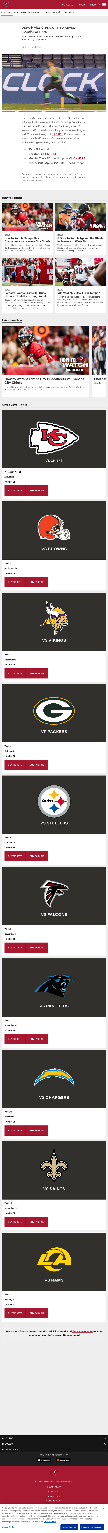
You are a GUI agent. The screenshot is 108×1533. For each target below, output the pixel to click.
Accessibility (54, 1496)
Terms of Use (54, 1492)
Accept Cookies (69, 1527)
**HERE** (57, 134)
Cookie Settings (9, 1527)
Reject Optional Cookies (91, 1527)
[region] (54, 1518)
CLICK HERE (49, 153)
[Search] (99, 4)
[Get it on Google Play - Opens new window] (63, 1461)
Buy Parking (37, 490)
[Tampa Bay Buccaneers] (54, 1473)
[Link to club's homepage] (5, 3)
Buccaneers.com (82, 1331)
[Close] (103, 1508)
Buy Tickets (15, 490)
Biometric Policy (54, 1501)
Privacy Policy (54, 1487)
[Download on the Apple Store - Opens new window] (44, 1460)
